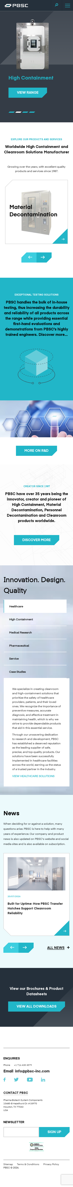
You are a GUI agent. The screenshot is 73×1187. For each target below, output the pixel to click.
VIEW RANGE (28, 92)
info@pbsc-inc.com (32, 1070)
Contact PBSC (15, 1093)
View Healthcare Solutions (33, 776)
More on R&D (36, 450)
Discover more (36, 539)
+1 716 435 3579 (23, 1064)
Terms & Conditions (28, 1164)
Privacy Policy (51, 1164)
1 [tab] (14, 112)
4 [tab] (34, 112)
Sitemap (8, 1164)
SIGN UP (54, 1131)
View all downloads (37, 1006)
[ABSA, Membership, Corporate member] (36, 1146)
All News (56, 947)
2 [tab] (21, 112)
